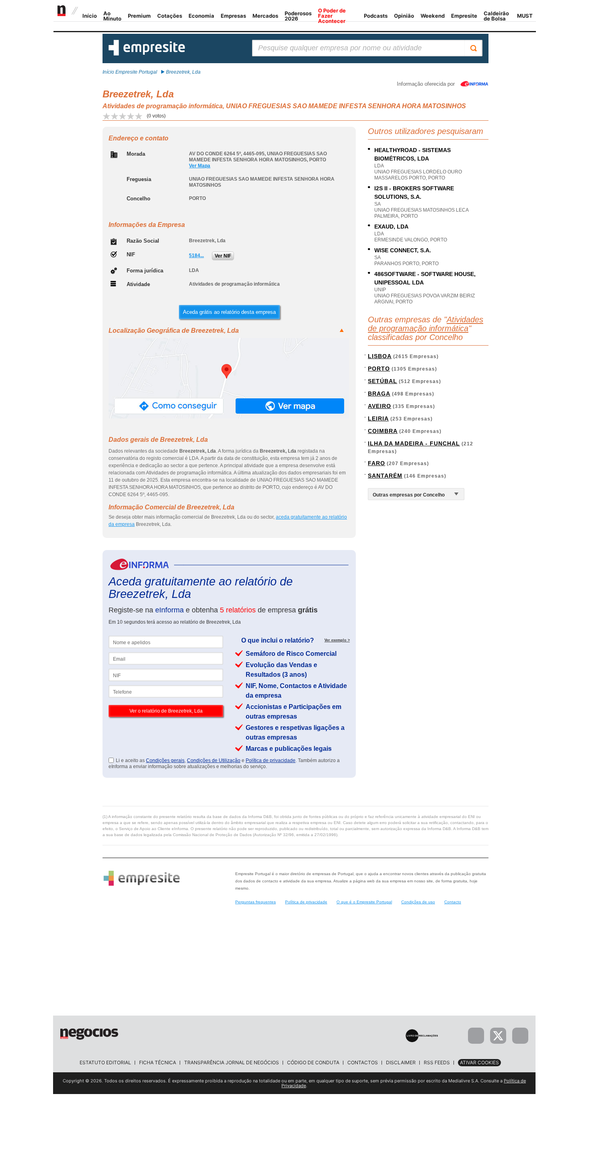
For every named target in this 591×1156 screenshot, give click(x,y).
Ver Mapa (199, 166)
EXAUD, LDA (391, 226)
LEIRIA (378, 418)
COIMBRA (383, 431)
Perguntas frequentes (255, 902)
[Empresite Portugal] (147, 54)
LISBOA (380, 356)
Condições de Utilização (213, 760)
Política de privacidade (271, 760)
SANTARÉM (385, 475)
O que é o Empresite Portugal (364, 902)
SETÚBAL (382, 381)
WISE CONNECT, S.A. (402, 250)
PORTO (379, 368)
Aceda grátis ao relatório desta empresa (229, 312)
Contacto (452, 902)
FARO (376, 463)
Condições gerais (165, 760)
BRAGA (379, 393)
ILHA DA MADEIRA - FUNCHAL (414, 443)
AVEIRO (379, 406)
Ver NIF (223, 256)
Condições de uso (418, 902)
